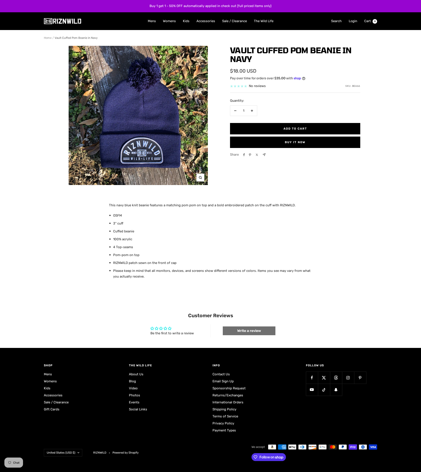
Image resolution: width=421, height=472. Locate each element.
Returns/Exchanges (227, 395)
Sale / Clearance (234, 21)
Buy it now (295, 142)
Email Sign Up (223, 381)
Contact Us (221, 374)
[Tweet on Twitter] (257, 154)
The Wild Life (263, 21)
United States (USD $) (61, 452)
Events (134, 402)
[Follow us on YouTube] (312, 390)
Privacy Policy (223, 423)
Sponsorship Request (229, 388)
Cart (370, 21)
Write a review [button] (249, 331)
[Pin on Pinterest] (250, 154)
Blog (132, 381)
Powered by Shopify (125, 452)
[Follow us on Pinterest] (360, 378)
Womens (169, 21)
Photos (134, 395)
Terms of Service (225, 416)
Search (336, 21)
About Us (136, 374)
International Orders (227, 402)
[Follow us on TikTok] (324, 390)
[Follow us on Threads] (336, 378)
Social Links (138, 409)
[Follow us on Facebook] (312, 378)
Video (133, 388)
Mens (152, 21)
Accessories (205, 21)
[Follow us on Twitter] (324, 378)
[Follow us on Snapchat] (336, 390)
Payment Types (224, 430)
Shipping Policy (224, 409)
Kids (186, 21)
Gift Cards (51, 409)
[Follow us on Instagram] (348, 378)
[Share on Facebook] (244, 154)
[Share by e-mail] (264, 154)
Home (48, 37)
